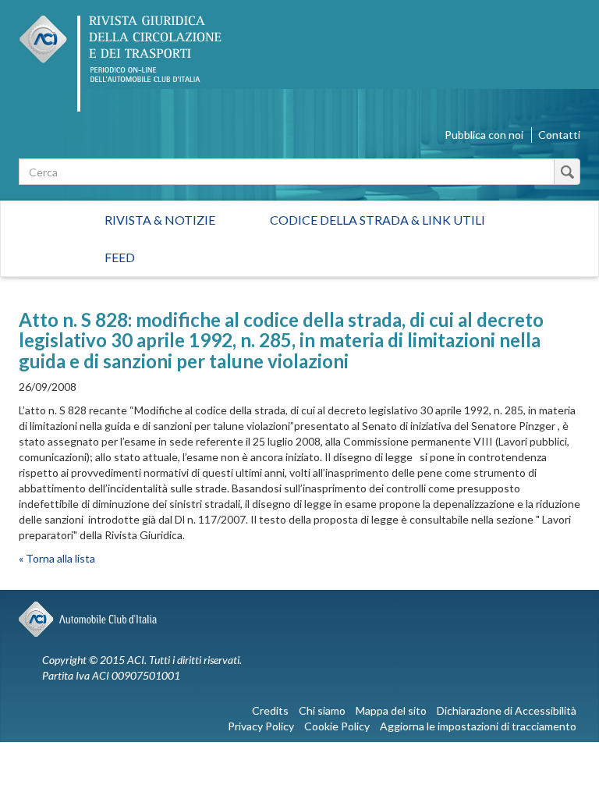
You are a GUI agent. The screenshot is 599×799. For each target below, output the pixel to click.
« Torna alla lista (57, 558)
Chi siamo (322, 710)
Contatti (559, 134)
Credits (270, 710)
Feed (120, 257)
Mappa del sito (391, 710)
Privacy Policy (261, 726)
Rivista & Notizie (160, 219)
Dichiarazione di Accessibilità (506, 710)
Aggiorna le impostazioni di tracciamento (478, 726)
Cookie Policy (337, 726)
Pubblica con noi (484, 134)
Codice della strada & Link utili (377, 219)
